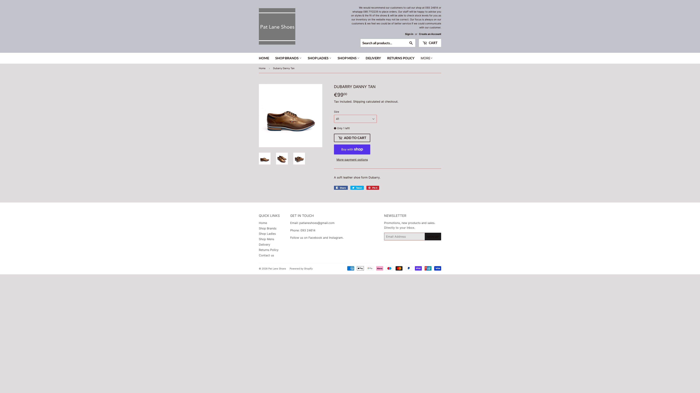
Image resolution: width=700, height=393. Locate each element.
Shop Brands (287, 58)
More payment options (352, 159)
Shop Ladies (318, 58)
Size (336, 111)
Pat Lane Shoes (277, 268)
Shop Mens (347, 58)
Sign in (409, 34)
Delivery (373, 58)
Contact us (266, 255)
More (425, 58)
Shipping (359, 101)
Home (264, 58)
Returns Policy (401, 58)
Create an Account (430, 34)
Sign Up (433, 236)
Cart (433, 43)
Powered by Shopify (301, 268)
